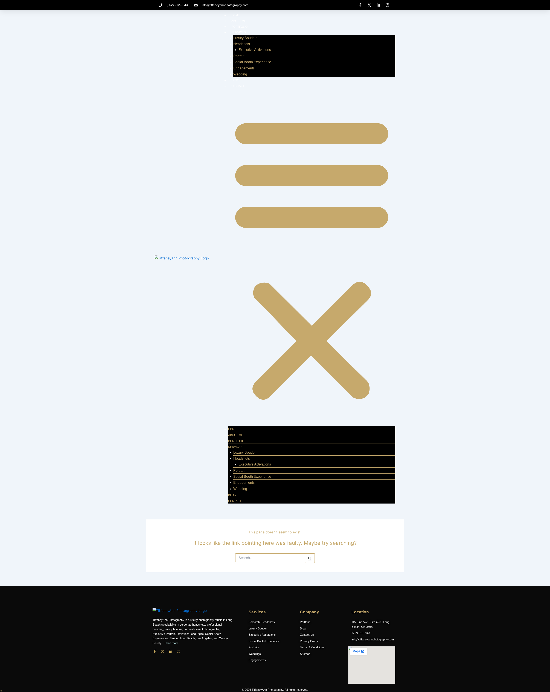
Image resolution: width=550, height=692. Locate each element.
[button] (311, 257)
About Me (238, 21)
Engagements (244, 68)
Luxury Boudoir (245, 38)
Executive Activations (254, 50)
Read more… (172, 643)
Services (238, 32)
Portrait (238, 56)
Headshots (241, 44)
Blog (235, 80)
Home (235, 15)
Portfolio (239, 26)
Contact (237, 86)
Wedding (240, 74)
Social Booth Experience (252, 62)
